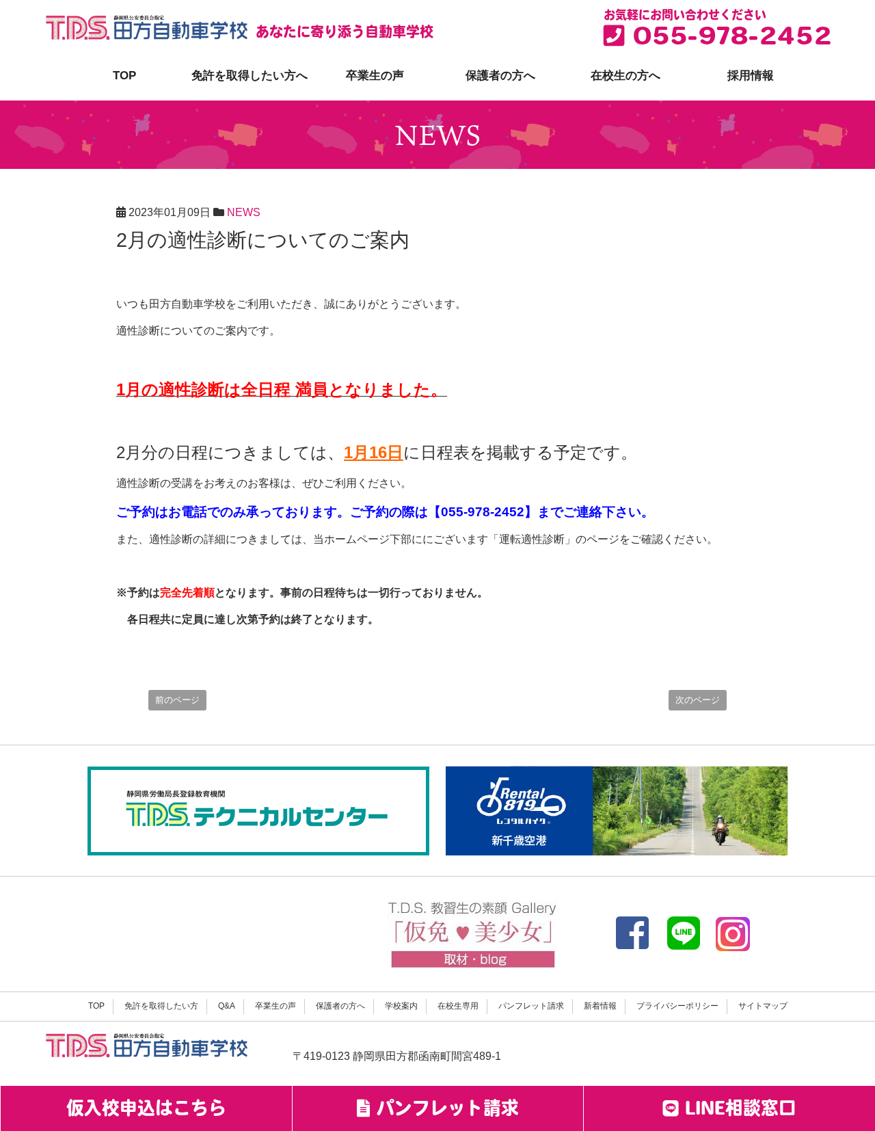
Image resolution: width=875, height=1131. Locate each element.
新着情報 (600, 1006)
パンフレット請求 (531, 1006)
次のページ (697, 700)
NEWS (243, 212)
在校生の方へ (625, 75)
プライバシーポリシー (677, 1006)
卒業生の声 (375, 75)
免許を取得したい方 (161, 1006)
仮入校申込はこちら (146, 1110)
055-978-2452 (727, 39)
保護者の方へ (500, 75)
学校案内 (401, 1006)
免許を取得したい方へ (249, 75)
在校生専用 (458, 1006)
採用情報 (750, 75)
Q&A (226, 1006)
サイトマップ (763, 1006)
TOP (124, 75)
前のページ (177, 700)
